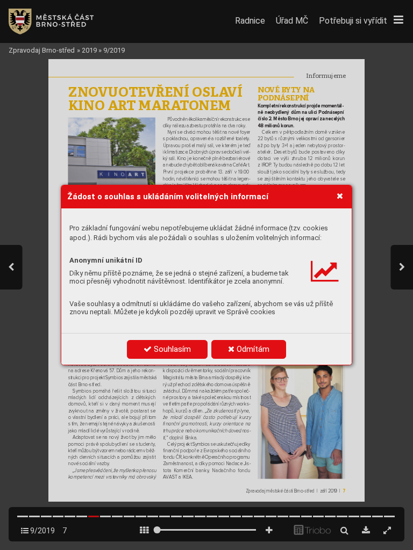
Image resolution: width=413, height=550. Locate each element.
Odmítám (251, 349)
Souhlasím (171, 349)
